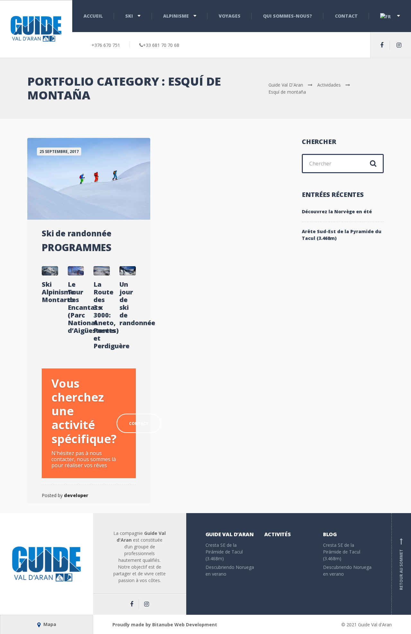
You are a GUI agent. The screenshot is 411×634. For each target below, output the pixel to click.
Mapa (49, 624)
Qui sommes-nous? (287, 16)
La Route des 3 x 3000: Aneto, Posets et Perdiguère (101, 315)
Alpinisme (176, 16)
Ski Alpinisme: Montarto (50, 292)
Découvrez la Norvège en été (337, 211)
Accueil (93, 16)
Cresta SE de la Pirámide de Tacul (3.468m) (224, 552)
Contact (346, 16)
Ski (129, 16)
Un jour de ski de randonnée (127, 304)
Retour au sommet (401, 564)
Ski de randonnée (76, 233)
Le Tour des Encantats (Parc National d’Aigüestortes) (76, 307)
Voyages (229, 16)
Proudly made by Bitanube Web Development (164, 624)
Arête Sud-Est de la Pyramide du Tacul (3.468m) (341, 234)
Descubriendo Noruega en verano (230, 570)
